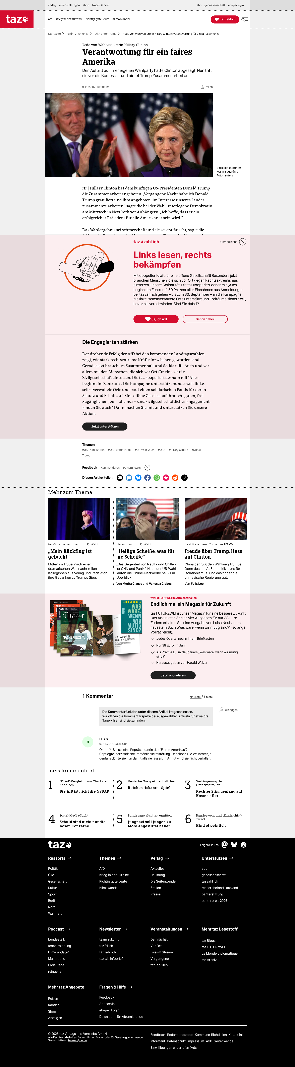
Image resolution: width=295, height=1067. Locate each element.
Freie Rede (56, 965)
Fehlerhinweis (132, 467)
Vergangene (160, 959)
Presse (156, 894)
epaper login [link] (236, 5)
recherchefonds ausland (220, 888)
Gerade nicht (228, 242)
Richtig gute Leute (113, 881)
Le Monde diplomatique (220, 953)
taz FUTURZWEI (213, 947)
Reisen (53, 999)
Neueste (195, 697)
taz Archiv (209, 960)
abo (205, 868)
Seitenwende (223, 1041)
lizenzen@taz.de (77, 1040)
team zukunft (109, 939)
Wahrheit (55, 913)
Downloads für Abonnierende (121, 1017)
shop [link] (86, 5)
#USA (162, 450)
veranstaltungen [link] (69, 5)
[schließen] (243, 242)
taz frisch (106, 946)
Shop (52, 1011)
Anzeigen (55, 1018)
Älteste (208, 697)
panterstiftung (212, 894)
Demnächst (159, 939)
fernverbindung (59, 946)
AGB (209, 1041)
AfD (102, 868)
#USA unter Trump (120, 450)
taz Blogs (209, 941)
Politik (69, 33)
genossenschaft (214, 875)
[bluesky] (234, 846)
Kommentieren (110, 467)
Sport (52, 894)
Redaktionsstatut (180, 1035)
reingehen (55, 971)
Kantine (54, 1005)
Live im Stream (162, 952)
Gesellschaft (57, 881)
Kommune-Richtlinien (211, 1035)
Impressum (196, 1041)
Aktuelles (157, 868)
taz (60, 845)
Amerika (83, 33)
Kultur (52, 888)
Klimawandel (108, 888)
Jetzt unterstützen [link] (105, 426)
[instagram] (243, 846)
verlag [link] (52, 5)
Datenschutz (176, 1041)
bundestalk (56, 939)
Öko (51, 875)
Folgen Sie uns (209, 845)
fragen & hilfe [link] (100, 5)
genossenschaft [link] (214, 5)
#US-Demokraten (93, 450)
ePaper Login (109, 1010)
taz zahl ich (210, 881)
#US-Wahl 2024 (145, 450)
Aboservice (107, 1004)
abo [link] (199, 5)
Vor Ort (156, 946)
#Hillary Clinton (179, 450)
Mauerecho (56, 959)
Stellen (156, 888)
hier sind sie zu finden (129, 720)
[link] (51, 19)
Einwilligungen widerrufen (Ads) (174, 1048)
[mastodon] (225, 846)
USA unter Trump (105, 33)
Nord (52, 907)
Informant (158, 1041)
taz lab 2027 (160, 965)
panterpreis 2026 (214, 901)
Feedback (106, 997)
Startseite (54, 33)
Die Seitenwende (163, 881)
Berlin (52, 901)
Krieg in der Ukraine (114, 875)
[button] (244, 19)
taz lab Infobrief (111, 959)
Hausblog (158, 875)
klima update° (58, 952)
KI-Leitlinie (236, 1035)
